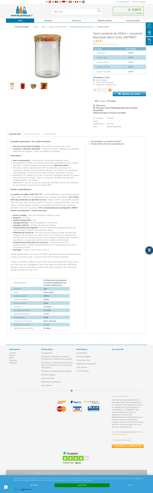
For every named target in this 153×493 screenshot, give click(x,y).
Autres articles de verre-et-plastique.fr (107, 144)
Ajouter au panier (131, 94)
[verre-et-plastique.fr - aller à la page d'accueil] (25, 11)
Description (15, 134)
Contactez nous (47, 378)
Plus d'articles (32, 134)
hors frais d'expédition (72, 473)
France (12, 355)
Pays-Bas (13, 360)
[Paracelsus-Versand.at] (49, 2)
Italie (11, 358)
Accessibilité (46, 353)
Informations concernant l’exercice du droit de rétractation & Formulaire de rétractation (57, 365)
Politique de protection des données (56, 371)
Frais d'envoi (46, 385)
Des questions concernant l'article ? (106, 141)
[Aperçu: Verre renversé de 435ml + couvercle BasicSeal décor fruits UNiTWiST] (12, 86)
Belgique (13, 363)
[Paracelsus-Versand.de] (63, 2)
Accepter (82, 485)
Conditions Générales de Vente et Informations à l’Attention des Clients (56, 357)
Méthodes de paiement (51, 382)
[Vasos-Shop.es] (70, 2)
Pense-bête (124, 2)
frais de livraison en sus (108, 44)
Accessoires (49, 134)
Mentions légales (48, 375)
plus (130, 485)
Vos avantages (82, 371)
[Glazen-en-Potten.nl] (83, 2)
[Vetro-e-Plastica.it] (76, 2)
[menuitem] (10, 1)
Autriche (12, 353)
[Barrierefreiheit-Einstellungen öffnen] (149, 250)
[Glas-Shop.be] (56, 2)
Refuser (34, 485)
